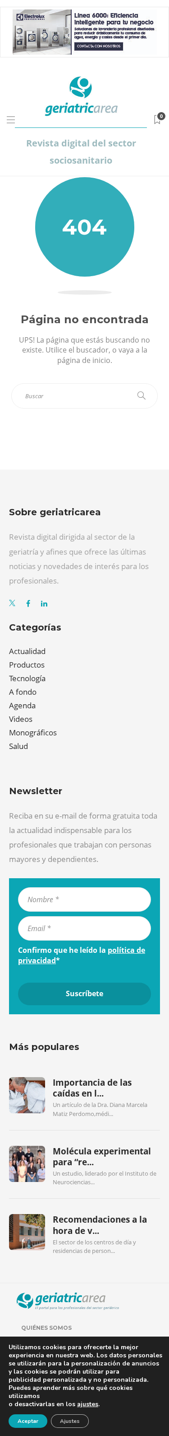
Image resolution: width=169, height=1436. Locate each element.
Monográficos (33, 732)
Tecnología (27, 678)
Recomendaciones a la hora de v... (100, 1225)
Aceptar (28, 1421)
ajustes (87, 1404)
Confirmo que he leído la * (81, 955)
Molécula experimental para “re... (102, 1157)
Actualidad (27, 651)
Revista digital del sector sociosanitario (81, 151)
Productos (27, 664)
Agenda (22, 705)
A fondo (23, 692)
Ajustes (70, 1421)
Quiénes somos (46, 1327)
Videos (20, 719)
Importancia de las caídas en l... (92, 1088)
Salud (18, 746)
